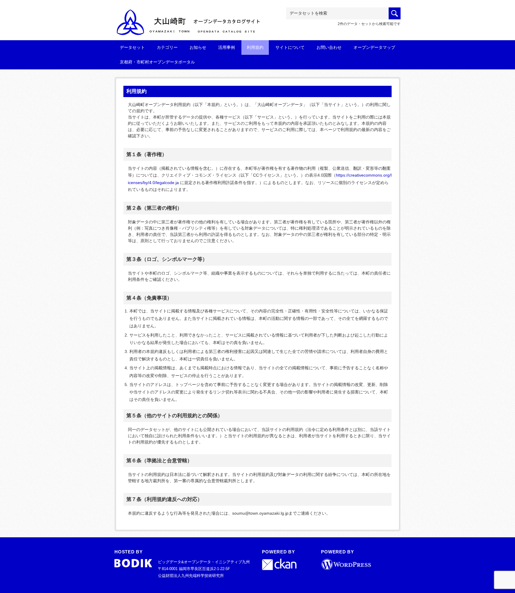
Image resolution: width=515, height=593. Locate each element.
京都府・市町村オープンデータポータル (157, 62)
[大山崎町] (188, 17)
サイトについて (290, 47)
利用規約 (255, 47)
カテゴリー (167, 47)
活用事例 (226, 47)
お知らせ (198, 47)
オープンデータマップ (374, 47)
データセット (132, 47)
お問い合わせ (329, 47)
